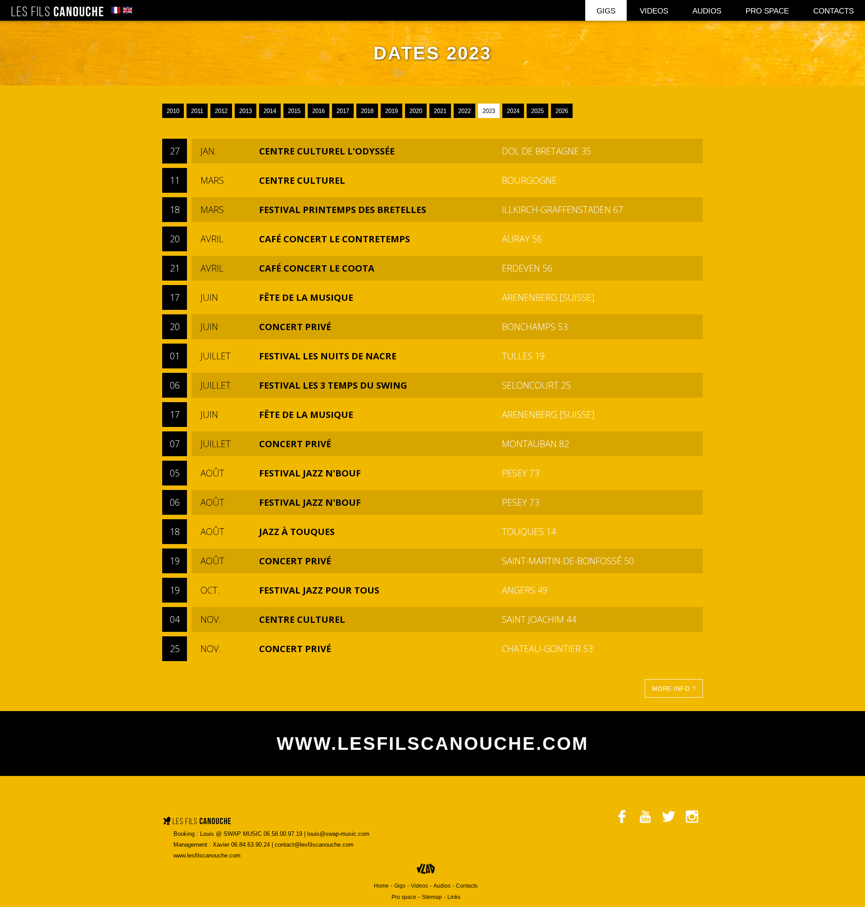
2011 (197, 111)
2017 (343, 111)
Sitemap (432, 897)
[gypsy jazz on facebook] (621, 814)
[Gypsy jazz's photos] (692, 814)
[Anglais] (127, 11)
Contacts (833, 11)
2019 (391, 111)
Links (453, 897)
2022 (464, 111)
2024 (513, 111)
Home (381, 886)
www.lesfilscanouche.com (207, 855)
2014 (270, 111)
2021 (440, 111)
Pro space (767, 11)
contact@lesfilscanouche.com (314, 844)
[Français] (115, 11)
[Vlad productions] (426, 874)
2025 (537, 111)
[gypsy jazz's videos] (645, 814)
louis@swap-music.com (338, 833)
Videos (654, 11)
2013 (245, 111)
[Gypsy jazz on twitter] (668, 814)
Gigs (605, 11)
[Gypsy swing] (196, 823)
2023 (489, 111)
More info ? (674, 688)
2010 (173, 111)
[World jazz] (57, 12)
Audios (706, 11)
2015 (294, 111)
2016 (318, 111)
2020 (416, 111)
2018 (367, 111)
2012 (221, 111)
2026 (561, 111)
